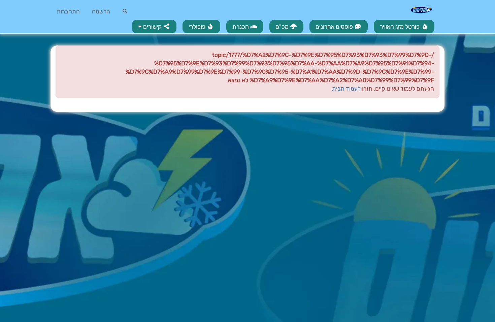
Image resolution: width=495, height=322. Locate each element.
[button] (154, 26)
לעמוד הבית (346, 88)
